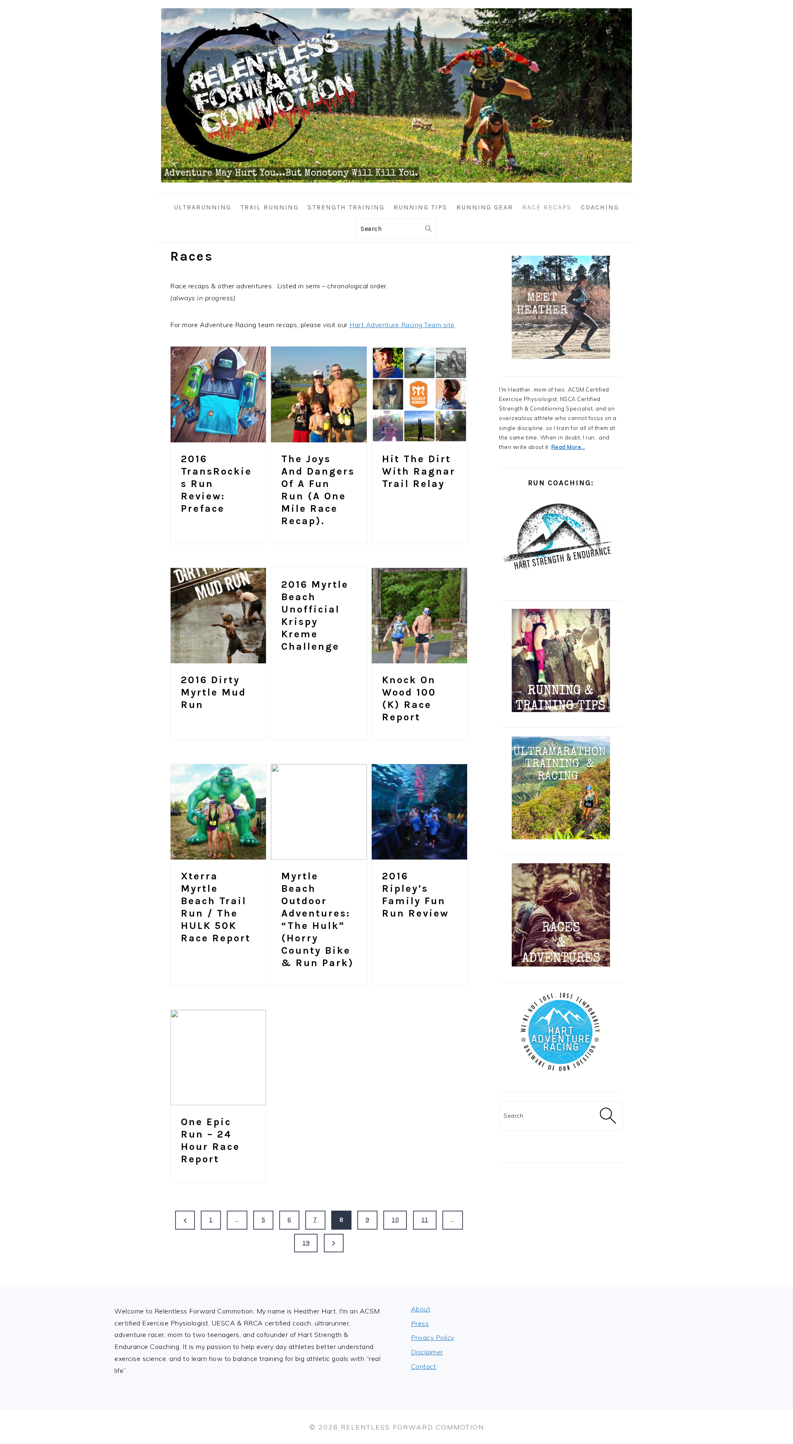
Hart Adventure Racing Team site (402, 325)
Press (420, 1323)
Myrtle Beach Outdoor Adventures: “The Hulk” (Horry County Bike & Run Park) (317, 919)
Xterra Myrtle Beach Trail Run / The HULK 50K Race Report (216, 907)
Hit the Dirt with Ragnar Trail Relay (419, 471)
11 (424, 1219)
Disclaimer (427, 1352)
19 (305, 1243)
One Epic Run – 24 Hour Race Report (210, 1140)
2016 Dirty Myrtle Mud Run (213, 692)
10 (395, 1219)
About (421, 1309)
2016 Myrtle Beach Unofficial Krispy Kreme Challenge (315, 615)
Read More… (568, 447)
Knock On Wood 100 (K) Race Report (409, 698)
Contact (424, 1366)
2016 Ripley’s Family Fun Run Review (415, 894)
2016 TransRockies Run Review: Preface (216, 483)
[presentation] (218, 394)
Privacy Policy (432, 1337)
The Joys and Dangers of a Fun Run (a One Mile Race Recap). (318, 490)
